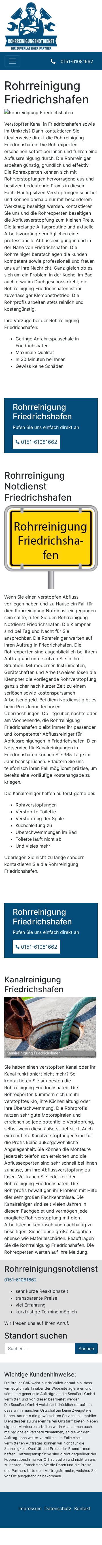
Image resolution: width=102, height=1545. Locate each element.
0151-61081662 (77, 61)
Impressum (30, 1508)
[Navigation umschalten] (12, 61)
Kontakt (82, 1508)
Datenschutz (57, 1508)
